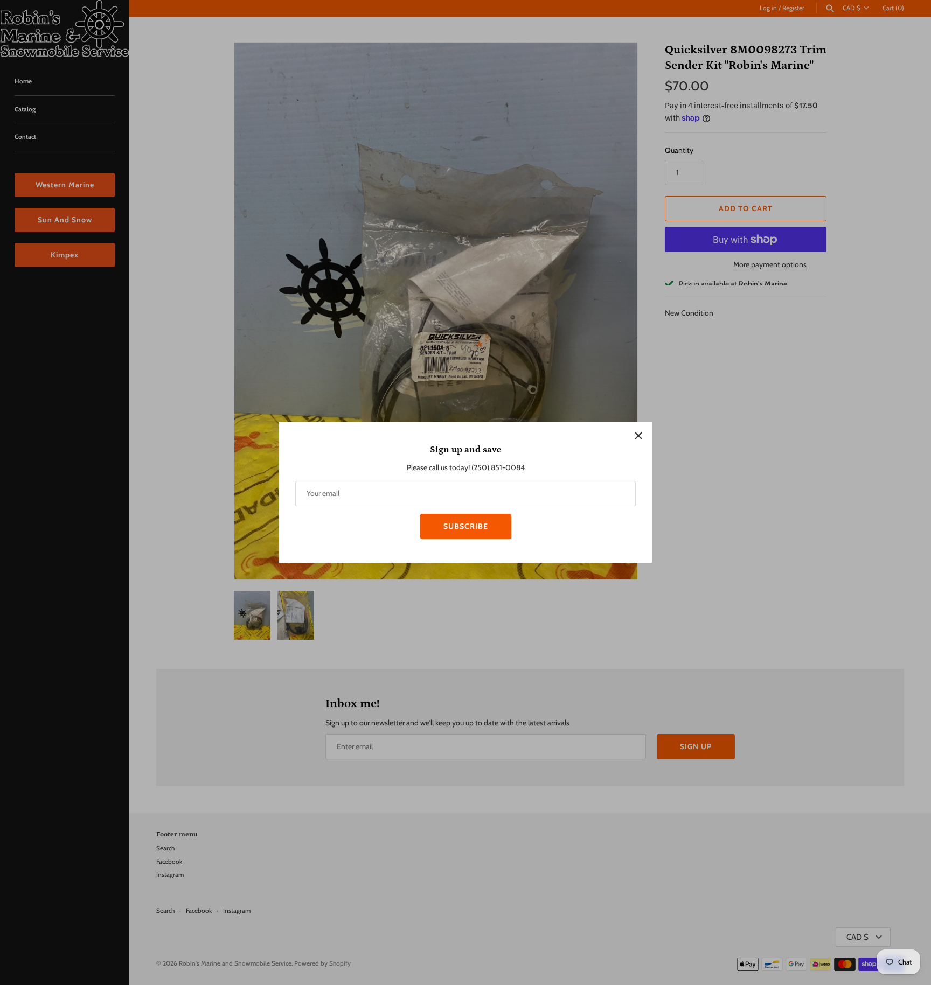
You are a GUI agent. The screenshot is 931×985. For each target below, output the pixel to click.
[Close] (638, 436)
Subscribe (465, 526)
